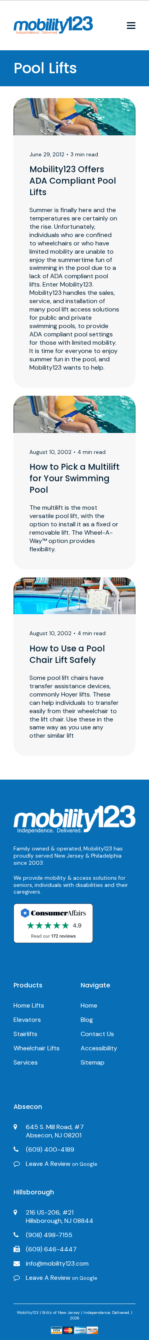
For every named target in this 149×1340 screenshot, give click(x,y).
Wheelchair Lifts (37, 1048)
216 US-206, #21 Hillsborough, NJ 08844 (59, 1216)
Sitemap (92, 1062)
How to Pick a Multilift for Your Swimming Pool (74, 478)
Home (89, 1005)
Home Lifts (29, 1005)
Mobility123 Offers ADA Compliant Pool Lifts (72, 180)
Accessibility (99, 1048)
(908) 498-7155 (49, 1235)
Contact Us (97, 1034)
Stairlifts (25, 1034)
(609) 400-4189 (50, 1149)
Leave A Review (61, 1164)
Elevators (27, 1019)
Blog (87, 1019)
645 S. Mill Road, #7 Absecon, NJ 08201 (55, 1131)
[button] (131, 25)
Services (26, 1062)
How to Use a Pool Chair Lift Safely (67, 654)
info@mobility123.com (57, 1263)
